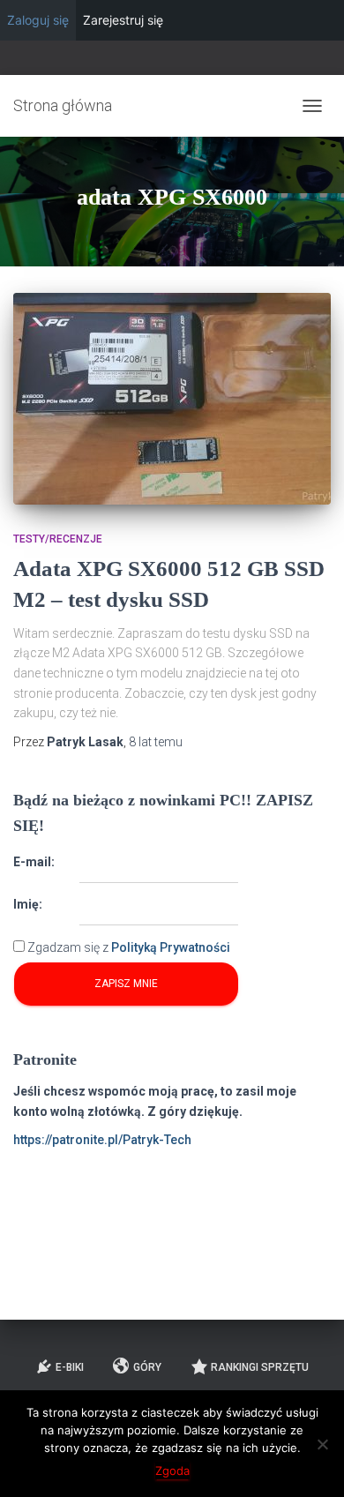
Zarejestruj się (123, 19)
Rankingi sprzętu (260, 1367)
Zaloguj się (38, 19)
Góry (147, 1367)
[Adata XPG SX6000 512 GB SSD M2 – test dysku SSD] (172, 399)
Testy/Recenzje (57, 539)
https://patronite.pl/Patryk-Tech (102, 1140)
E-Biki (70, 1367)
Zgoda (172, 1470)
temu (156, 742)
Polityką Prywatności (170, 947)
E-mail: (34, 862)
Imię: (27, 904)
